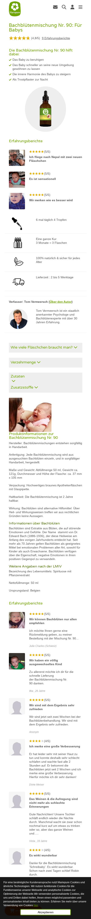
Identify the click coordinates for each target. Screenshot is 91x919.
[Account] (72, 7)
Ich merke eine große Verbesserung (54, 746)
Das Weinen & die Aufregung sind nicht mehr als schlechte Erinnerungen (53, 802)
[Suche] (64, 7)
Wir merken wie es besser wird (51, 200)
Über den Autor (61, 301)
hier (36, 905)
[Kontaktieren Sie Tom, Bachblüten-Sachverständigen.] (55, 7)
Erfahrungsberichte (56, 38)
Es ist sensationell (42, 179)
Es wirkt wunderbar (43, 855)
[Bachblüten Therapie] (15, 9)
